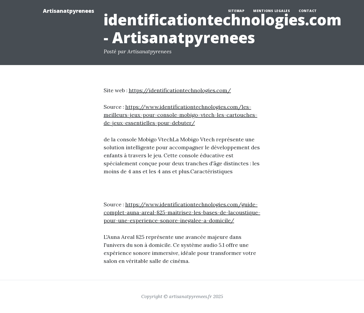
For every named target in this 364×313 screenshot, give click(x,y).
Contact (308, 11)
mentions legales (271, 11)
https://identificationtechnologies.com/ (180, 90)
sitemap (236, 11)
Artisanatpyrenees (68, 10)
